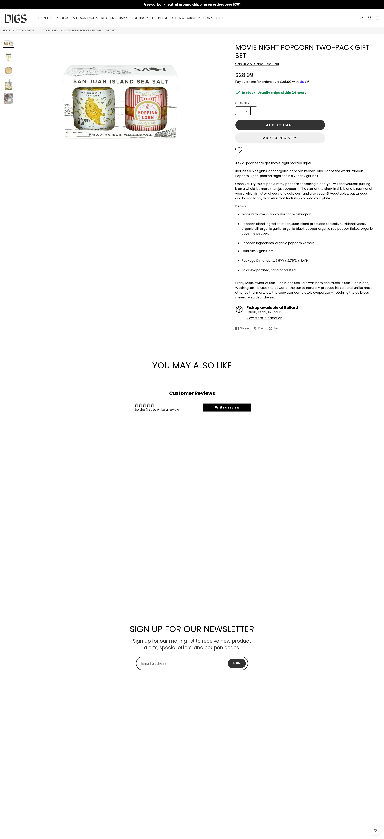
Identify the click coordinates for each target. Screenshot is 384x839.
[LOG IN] (369, 18)
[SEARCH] (361, 18)
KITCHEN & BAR (113, 18)
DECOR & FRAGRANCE (78, 18)
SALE (219, 18)
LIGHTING (139, 18)
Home (6, 30)
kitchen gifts (49, 30)
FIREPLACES (161, 18)
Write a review (227, 407)
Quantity (242, 103)
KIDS (206, 18)
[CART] (377, 18)
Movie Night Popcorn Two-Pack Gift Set (90, 30)
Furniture (46, 18)
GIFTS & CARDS (184, 18)
